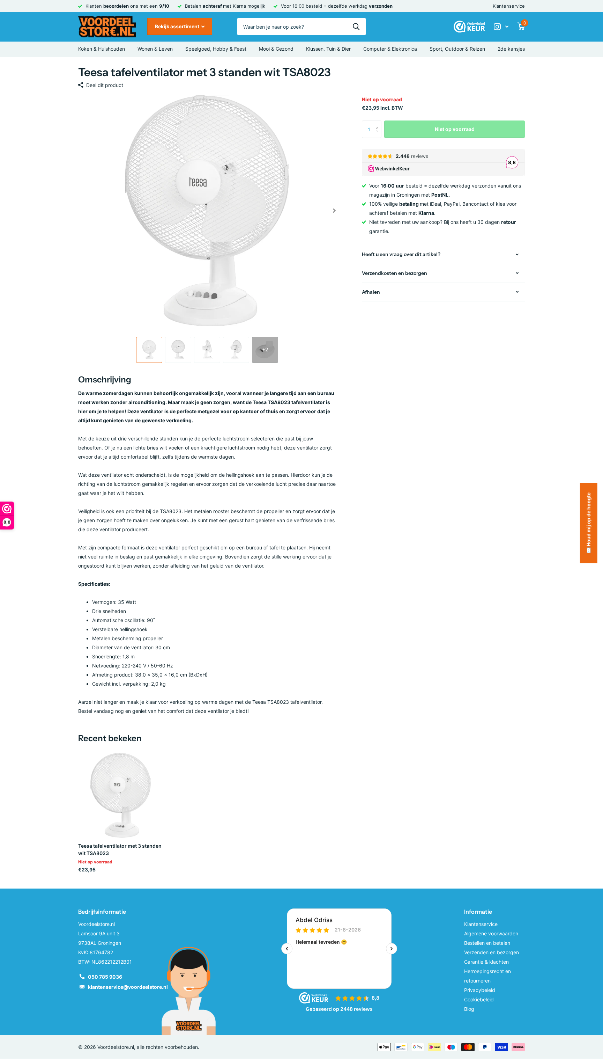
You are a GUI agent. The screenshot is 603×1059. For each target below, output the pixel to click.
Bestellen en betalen (487, 943)
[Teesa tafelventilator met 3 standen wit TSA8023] (120, 795)
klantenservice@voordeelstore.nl (128, 987)
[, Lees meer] (501, 27)
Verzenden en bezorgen (491, 952)
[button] (334, 210)
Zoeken (356, 26)
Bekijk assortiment (177, 26)
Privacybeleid (479, 990)
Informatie (478, 911)
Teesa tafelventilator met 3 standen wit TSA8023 (120, 849)
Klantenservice (509, 6)
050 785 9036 (105, 977)
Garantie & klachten (486, 962)
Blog (469, 1009)
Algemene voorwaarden (491, 933)
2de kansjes (511, 49)
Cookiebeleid (479, 999)
